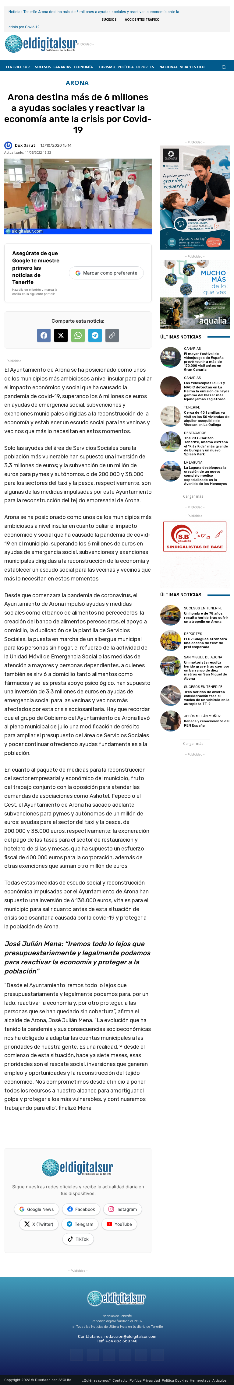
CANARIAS (192, 348)
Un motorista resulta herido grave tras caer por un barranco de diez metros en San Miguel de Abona (206, 671)
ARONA (77, 83)
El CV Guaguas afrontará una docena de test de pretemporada (205, 643)
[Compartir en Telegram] (95, 335)
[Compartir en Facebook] (44, 335)
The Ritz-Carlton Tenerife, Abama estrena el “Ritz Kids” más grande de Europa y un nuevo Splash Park (206, 446)
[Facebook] (76, 1355)
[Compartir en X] (61, 335)
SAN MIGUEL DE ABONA (203, 657)
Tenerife (192, 407)
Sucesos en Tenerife (203, 608)
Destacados (195, 433)
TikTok (82, 1239)
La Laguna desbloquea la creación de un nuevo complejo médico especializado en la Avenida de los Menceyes (205, 476)
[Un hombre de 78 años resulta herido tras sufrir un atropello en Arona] (170, 615)
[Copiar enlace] (112, 335)
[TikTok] (125, 1355)
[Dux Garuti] (9, 145)
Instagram (126, 1209)
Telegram (84, 1224)
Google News (40, 1209)
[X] (141, 1355)
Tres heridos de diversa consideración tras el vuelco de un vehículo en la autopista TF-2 (206, 698)
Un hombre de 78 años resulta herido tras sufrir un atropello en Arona (206, 617)
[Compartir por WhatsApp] (78, 335)
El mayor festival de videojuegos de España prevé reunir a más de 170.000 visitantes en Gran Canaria (204, 362)
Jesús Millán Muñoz (202, 716)
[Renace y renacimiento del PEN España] (170, 720)
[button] (224, 67)
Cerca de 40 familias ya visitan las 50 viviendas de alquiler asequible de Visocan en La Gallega (206, 419)
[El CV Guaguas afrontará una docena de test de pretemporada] (170, 640)
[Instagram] (93, 1355)
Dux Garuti (26, 145)
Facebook (85, 1209)
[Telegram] (109, 1355)
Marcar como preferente (110, 273)
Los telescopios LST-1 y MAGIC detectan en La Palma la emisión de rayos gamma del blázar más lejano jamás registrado (206, 391)
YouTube (123, 1224)
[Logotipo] (41, 44)
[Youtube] (157, 1355)
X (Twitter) (42, 1224)
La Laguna (193, 462)
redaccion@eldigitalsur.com (130, 1336)
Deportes (193, 634)
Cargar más (193, 496)
